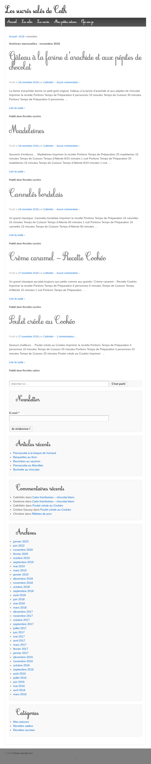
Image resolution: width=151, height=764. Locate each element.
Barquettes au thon (25, 457)
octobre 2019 (21, 558)
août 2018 (19, 595)
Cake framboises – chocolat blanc (53, 497)
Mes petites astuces (65, 22)
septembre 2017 (23, 624)
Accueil (12, 22)
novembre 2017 (23, 615)
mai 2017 (19, 636)
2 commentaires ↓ (66, 336)
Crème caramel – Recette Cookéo (57, 258)
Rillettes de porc (42, 513)
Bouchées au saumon (26, 461)
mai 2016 (19, 686)
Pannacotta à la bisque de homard (34, 453)
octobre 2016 (21, 665)
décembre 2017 (23, 611)
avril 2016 (19, 690)
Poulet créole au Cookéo (42, 322)
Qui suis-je (87, 22)
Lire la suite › (17, 108)
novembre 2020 (23, 549)
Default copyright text (22, 753)
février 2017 (20, 648)
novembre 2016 (23, 661)
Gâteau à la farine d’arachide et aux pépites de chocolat (75, 62)
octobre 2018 (21, 586)
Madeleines (26, 131)
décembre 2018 (23, 578)
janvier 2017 (21, 652)
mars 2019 (20, 570)
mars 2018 (20, 607)
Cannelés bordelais (36, 195)
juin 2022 (19, 545)
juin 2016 (19, 681)
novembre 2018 (23, 582)
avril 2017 (19, 640)
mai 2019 (19, 566)
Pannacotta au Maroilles (28, 465)
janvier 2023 (21, 541)
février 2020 (20, 553)
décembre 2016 (23, 657)
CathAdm (48, 82)
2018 (21, 36)
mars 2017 (20, 644)
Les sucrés (43, 22)
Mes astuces (21, 721)
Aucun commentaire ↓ (68, 82)
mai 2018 (19, 603)
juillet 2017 (20, 628)
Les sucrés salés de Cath (36, 11)
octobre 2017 (21, 619)
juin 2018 (19, 599)
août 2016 (19, 673)
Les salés (27, 22)
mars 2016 (20, 694)
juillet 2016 (20, 677)
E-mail (14, 412)
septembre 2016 (23, 669)
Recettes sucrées (32, 116)
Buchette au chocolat (26, 469)
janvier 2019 (21, 574)
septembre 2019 (23, 562)
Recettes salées (31, 370)
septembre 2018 (23, 591)
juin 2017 (19, 632)
